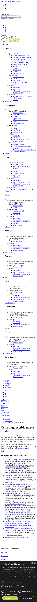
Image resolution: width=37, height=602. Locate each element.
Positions (15, 84)
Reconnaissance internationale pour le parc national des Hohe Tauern (18, 485)
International (9, 101)
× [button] (35, 563)
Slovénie (7, 328)
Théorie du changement (20, 59)
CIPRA (7, 44)
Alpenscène (4, 556)
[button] (18, 595)
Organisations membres (20, 64)
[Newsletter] (5, 5)
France (7, 153)
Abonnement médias (19, 151)
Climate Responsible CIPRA (22, 55)
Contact (15, 71)
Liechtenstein (9, 303)
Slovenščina (8, 387)
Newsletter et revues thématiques (23, 96)
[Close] (5, 52)
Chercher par (5, 14)
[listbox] (32, 563)
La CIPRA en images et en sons (15, 460)
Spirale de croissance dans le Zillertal (16, 493)
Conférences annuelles (20, 82)
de (5, 24)
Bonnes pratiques (18, 93)
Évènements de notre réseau (21, 182)
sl (5, 31)
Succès (15, 68)
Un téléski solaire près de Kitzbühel (16, 467)
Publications (16, 80)
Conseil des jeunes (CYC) (21, 63)
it (5, 29)
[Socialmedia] (5, 11)
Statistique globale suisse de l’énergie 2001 (18, 511)
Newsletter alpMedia (19, 144)
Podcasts (15, 100)
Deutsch (7, 380)
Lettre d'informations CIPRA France (24, 189)
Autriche (7, 252)
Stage (14, 121)
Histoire (15, 66)
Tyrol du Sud (9, 353)
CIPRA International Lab (20, 120)
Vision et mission (18, 113)
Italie (6, 277)
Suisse (7, 191)
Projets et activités (18, 77)
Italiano (7, 385)
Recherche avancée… (7, 18)
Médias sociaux (17, 98)
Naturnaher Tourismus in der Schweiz (16, 537)
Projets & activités (18, 173)
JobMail (15, 148)
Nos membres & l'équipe (20, 166)
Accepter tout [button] (10, 598)
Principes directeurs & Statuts (22, 57)
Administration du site (21, 448)
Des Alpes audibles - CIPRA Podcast (24, 150)
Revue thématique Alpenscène (22, 146)
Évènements (16, 89)
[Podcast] (5, 9)
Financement (17, 118)
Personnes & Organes (19, 61)
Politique (15, 78)
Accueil (7, 419)
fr (5, 27)
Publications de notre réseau (21, 91)
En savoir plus (14, 579)
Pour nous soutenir (18, 73)
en (5, 25)
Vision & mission (18, 164)
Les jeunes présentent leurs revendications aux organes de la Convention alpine (19, 503)
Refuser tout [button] (27, 598)
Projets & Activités (18, 211)
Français (8, 384)
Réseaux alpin (17, 70)
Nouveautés (16, 87)
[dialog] (18, 581)
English (7, 382)
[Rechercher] (19, 16)
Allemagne (8, 227)
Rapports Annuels (18, 132)
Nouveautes (8, 421)
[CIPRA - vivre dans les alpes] (10, 1)
